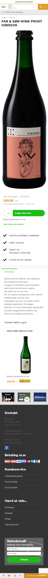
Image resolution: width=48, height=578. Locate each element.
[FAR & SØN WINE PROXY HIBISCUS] (24, 109)
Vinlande (9, 513)
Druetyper (9, 507)
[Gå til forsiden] (13, 7)
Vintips (8, 519)
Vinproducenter (12, 524)
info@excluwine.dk (13, 430)
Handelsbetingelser (14, 476)
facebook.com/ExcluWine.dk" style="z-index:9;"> (39, 397)
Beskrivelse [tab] (9, 272)
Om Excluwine (11, 487)
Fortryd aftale (11, 481)
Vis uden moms (30, 204)
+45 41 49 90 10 (12, 439)
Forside (3, 17)
